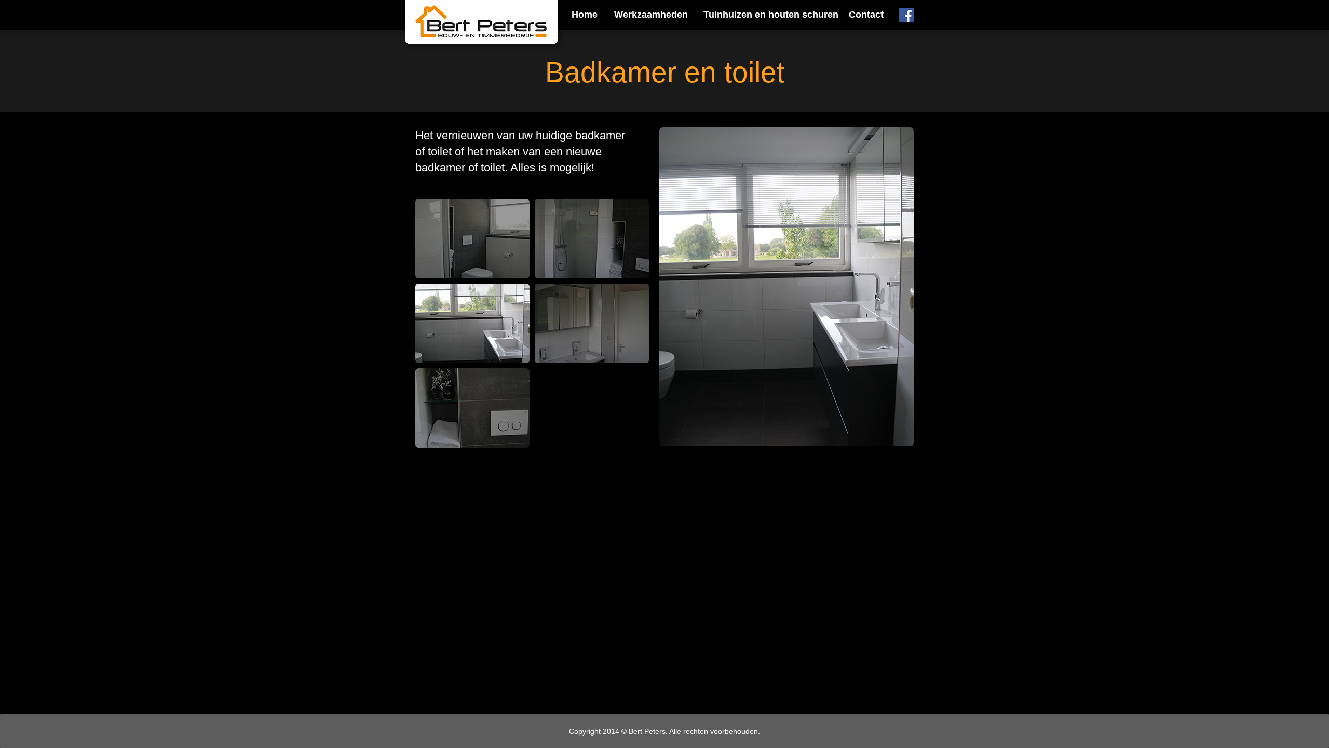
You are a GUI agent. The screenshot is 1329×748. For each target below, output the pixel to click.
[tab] (472, 238)
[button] (649, 16)
